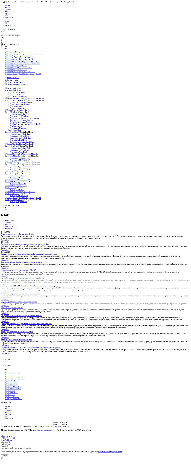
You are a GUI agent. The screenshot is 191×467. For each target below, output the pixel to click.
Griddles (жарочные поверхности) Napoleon (26, 124)
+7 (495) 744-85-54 (8, 438)
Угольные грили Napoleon (19, 114)
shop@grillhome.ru (64, 426)
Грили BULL (22, 70)
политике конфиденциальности (110, 452)
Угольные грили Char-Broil (20, 148)
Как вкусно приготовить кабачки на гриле (17, 332)
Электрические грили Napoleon (21, 120)
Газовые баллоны (16, 106)
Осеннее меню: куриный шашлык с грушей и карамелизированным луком (29, 254)
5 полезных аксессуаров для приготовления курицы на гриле (24, 262)
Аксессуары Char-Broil (18, 152)
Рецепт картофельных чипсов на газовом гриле (19, 302)
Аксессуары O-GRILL (18, 184)
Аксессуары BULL (17, 190)
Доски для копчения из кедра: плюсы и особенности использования (26, 324)
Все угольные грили (17, 92)
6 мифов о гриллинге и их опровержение (16, 340)
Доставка (8, 10)
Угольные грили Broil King (20, 134)
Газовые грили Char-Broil (19, 150)
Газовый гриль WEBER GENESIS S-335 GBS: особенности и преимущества (30, 286)
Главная (8, 6)
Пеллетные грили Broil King (20, 138)
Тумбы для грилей (17, 126)
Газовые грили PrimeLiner (19, 158)
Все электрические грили (19, 96)
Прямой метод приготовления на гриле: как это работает (22, 278)
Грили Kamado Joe (28, 72)
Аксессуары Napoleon (18, 128)
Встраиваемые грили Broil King (22, 142)
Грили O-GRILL (26, 68)
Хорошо (4, 455)
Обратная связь (11, 228)
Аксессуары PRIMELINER (20, 160)
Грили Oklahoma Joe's (32, 64)
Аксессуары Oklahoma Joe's (20, 170)
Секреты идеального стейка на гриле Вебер (17, 234)
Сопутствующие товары (35, 54)
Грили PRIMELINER (31, 62)
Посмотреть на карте (45, 430)
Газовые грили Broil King (19, 136)
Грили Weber (22, 66)
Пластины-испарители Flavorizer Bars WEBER (18, 270)
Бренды (8, 14)
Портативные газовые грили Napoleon (24, 118)
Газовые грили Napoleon (19, 116)
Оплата (8, 12)
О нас (7, 8)
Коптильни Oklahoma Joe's (20, 168)
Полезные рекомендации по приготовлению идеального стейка (25, 244)
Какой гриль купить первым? (12, 308)
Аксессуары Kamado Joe (19, 196)
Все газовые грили (17, 94)
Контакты (9, 17)
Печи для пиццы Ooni (32, 74)
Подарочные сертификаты (20, 104)
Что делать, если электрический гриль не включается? (21, 316)
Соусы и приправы (17, 108)
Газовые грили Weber (18, 176)
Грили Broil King (26, 58)
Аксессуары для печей (18, 202)
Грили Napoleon (25, 56)
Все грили (19, 52)
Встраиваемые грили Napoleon (21, 122)
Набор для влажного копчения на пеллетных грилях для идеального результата (31, 348)
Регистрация (10, 25)
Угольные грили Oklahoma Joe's (22, 166)
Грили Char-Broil (26, 60)
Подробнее (5, 240)
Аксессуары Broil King (18, 140)
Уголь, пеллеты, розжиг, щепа (21, 102)
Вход (7, 21)
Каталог (4, 46)
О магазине (9, 220)
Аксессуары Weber (17, 178)
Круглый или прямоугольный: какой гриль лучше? (20, 294)
